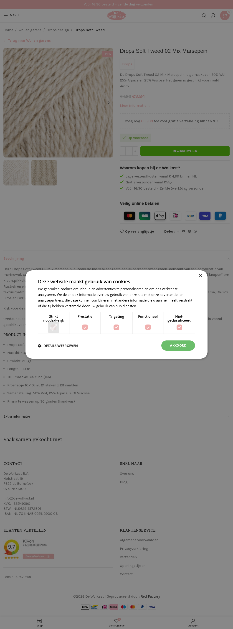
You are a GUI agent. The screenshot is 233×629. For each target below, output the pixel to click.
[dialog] (116, 314)
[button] (58, 346)
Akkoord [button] (178, 345)
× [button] (200, 275)
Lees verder (147, 306)
